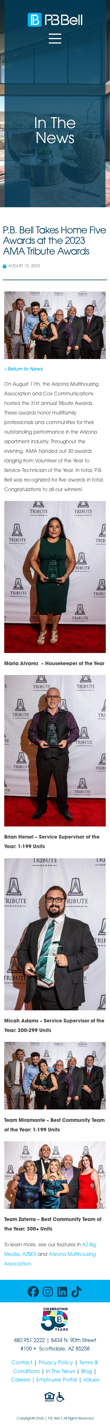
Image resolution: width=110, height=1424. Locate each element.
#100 (26, 1349)
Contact (22, 1363)
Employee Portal (56, 1380)
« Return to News (23, 369)
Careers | (23, 1380)
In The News (60, 1371)
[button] (55, 38)
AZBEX (29, 1254)
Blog (86, 1371)
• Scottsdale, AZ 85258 (61, 1349)
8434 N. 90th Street (73, 1340)
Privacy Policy (56, 1363)
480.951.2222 (29, 1340)
